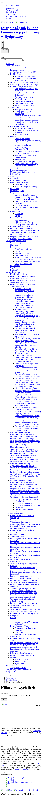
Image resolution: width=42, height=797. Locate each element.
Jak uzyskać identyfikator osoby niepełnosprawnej (22, 606)
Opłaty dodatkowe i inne (24, 103)
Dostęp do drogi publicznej (20, 626)
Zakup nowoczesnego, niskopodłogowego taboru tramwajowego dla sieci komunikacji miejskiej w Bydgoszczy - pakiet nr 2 (24, 303)
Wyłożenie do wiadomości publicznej (24, 497)
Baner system (15, 212)
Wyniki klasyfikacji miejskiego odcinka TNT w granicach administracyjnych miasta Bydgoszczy (24, 232)
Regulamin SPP (16, 268)
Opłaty (12, 247)
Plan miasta (14, 189)
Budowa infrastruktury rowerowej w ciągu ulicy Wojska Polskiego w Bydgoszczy (27, 418)
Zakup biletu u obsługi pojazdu (26, 120)
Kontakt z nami (20, 661)
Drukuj (4, 699)
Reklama (13, 566)
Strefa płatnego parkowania (16, 16)
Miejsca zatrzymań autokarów (26, 224)
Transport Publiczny (13, 66)
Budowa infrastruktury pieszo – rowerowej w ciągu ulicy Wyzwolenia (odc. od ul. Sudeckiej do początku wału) (28, 410)
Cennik (17, 251)
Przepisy (13, 137)
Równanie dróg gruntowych (20, 226)
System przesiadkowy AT (24, 101)
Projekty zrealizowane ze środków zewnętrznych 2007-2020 (23, 277)
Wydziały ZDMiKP (22, 659)
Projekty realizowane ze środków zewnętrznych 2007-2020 (22, 281)
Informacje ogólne (17, 70)
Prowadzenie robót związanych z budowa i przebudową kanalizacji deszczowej (25, 579)
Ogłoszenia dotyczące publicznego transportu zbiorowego (23, 527)
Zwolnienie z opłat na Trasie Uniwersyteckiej (25, 156)
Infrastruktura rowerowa (19, 182)
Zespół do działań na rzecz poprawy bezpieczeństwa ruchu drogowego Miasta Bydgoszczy (26, 197)
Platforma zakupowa (17, 534)
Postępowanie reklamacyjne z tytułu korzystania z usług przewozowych (23, 594)
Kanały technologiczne (18, 274)
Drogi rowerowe (21, 184)
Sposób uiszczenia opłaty (24, 249)
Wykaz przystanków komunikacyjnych (24, 85)
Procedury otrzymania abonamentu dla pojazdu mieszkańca (28, 263)
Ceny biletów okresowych (24, 93)
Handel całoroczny (22, 620)
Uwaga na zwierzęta (22, 205)
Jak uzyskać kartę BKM (24, 128)
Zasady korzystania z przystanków (23, 589)
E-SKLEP (14, 270)
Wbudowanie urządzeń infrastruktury (24, 582)
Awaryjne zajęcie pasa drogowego (23, 597)
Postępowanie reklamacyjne (25, 162)
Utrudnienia (10, 8)
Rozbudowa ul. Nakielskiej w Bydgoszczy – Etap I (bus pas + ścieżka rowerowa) (26, 351)
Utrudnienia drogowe (18, 180)
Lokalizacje (19, 214)
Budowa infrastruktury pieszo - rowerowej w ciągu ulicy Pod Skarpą (26, 370)
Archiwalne (19, 507)
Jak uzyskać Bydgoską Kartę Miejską (24, 564)
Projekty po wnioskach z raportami (28, 505)
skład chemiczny (22, 770)
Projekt (17, 216)
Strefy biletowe (20, 99)
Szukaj (3, 57)
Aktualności (10, 64)
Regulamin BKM (21, 134)
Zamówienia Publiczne (14, 514)
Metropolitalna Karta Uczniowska (22, 172)
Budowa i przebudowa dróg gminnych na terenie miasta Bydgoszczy (25, 330)
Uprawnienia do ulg (22, 139)
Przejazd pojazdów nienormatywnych (24, 603)
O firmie (13, 657)
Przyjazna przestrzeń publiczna (21, 228)
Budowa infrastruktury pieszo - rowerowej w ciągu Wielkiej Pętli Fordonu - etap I (27, 428)
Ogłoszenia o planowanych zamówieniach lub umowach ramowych (25, 523)
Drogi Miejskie (11, 176)
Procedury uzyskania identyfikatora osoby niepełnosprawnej (28, 258)
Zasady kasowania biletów (25, 105)
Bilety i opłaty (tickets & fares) (21, 87)
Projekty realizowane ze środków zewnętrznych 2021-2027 (22, 285)
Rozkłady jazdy (11, 12)
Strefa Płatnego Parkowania (16, 241)
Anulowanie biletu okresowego (26, 164)
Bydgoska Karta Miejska (19, 126)
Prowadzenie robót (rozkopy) (21, 576)
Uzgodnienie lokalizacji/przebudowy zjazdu (26, 633)
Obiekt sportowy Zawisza (24, 222)
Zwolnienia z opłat (22, 253)
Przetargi (13, 520)
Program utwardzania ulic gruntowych (24, 237)
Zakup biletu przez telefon (24, 118)
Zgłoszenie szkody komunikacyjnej (23, 591)
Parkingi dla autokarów (18, 218)
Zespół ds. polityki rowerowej (26, 187)
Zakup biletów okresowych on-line (28, 116)
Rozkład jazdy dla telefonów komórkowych (25, 79)
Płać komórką (15, 266)
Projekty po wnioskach (23, 503)
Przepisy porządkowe (23, 145)
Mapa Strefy (14, 245)
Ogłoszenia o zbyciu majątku (21, 559)
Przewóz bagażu (21, 147)
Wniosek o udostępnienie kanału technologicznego (22, 600)
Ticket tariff (19, 95)
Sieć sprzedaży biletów (23, 110)
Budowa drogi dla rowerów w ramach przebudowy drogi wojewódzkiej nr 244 (26, 324)
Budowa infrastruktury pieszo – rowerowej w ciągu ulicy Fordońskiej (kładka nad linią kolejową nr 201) (26, 402)
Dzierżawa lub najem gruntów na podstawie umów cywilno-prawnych (23, 569)
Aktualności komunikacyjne (20, 68)
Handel (13, 618)
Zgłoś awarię (19, 664)
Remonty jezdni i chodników (21, 239)
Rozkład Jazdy (15, 74)
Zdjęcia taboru (15, 174)
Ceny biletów (11, 14)
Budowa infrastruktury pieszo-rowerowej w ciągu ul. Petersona (27, 423)
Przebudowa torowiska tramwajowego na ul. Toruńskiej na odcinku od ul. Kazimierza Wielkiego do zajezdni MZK (28, 358)
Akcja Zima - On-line (18, 668)
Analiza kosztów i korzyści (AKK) (23, 72)
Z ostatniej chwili (12, 10)
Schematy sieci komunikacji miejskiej (24, 82)
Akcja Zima (10, 666)
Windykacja (14, 616)
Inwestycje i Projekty (13, 272)
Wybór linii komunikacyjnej (25, 76)
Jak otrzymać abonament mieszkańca (23, 611)
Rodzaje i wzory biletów (24, 97)
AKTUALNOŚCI (12, 6)
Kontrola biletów (21, 159)
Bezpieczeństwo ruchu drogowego (23, 193)
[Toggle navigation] (2, 2)
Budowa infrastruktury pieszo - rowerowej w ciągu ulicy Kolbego (27, 375)
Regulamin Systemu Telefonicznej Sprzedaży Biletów (27, 152)
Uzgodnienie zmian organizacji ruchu (24, 614)
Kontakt (9, 18)
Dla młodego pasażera (18, 170)
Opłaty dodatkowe (22, 255)
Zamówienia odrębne (18, 536)
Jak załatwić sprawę (13, 561)
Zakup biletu (15, 107)
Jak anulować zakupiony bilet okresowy (25, 609)
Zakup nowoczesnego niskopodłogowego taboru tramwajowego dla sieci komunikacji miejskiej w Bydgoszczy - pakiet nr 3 (24, 293)
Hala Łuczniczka (21, 220)
